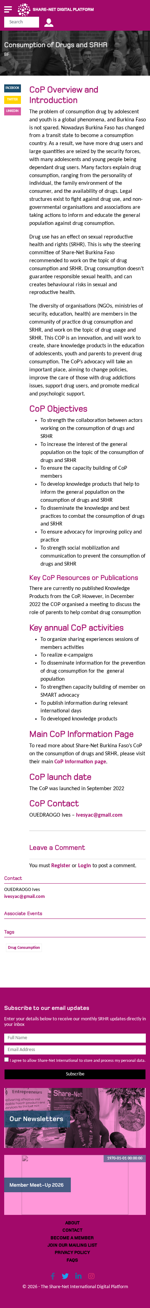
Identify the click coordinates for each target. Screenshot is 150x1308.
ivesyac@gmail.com (99, 815)
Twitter (12, 99)
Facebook (12, 88)
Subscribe (75, 1074)
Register (60, 866)
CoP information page (80, 762)
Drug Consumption (24, 948)
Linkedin (12, 111)
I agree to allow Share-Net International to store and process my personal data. (77, 1061)
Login (84, 866)
